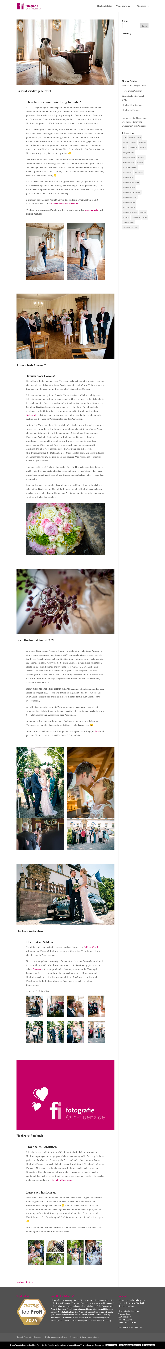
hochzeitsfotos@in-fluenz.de (64, 203)
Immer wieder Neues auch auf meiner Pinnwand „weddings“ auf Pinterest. (134, 121)
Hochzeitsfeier (139, 172)
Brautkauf (37, 969)
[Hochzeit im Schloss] (34, 1017)
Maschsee (143, 212)
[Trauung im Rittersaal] (55, 1017)
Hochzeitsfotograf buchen (131, 182)
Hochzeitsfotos (104, 6)
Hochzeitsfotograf (128, 177)
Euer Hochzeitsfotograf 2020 (35, 640)
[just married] (34, 1042)
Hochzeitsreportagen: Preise (56, 1337)
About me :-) (142, 6)
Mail (97, 731)
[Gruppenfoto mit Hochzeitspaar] (96, 1042)
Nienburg (126, 217)
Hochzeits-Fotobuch (29, 1135)
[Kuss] (75, 1017)
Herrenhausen (127, 172)
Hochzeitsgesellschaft (130, 197)
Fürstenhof (141, 157)
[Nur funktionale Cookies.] (161, 1345)
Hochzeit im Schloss (29, 931)
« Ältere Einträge (24, 1281)
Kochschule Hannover (130, 212)
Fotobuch (143, 147)
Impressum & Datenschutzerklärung (84, 1337)
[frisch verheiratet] (55, 1042)
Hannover (140, 162)
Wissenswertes (123, 6)
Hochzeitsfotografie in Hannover (29, 1337)
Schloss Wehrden (92, 947)
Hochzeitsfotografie (129, 187)
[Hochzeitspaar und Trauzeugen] (96, 1017)
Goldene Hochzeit (128, 162)
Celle (124, 147)
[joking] (75, 1042)
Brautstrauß (142, 142)
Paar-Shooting (136, 217)
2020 (124, 138)
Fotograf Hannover (129, 157)
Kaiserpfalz (31, 414)
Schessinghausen (128, 222)
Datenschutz (148, 1345)
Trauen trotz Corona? (31, 364)
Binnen (125, 142)
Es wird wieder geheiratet (33, 90)
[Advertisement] (135, 55)
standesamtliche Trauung (130, 227)
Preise (145, 217)
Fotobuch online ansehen (61, 1179)
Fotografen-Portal (128, 152)
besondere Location (135, 138)
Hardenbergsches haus (130, 167)
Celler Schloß (133, 147)
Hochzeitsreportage (129, 202)
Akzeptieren (111, 1345)
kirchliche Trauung (129, 207)
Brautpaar (133, 142)
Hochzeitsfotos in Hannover (132, 192)
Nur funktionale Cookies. (130, 1345)
